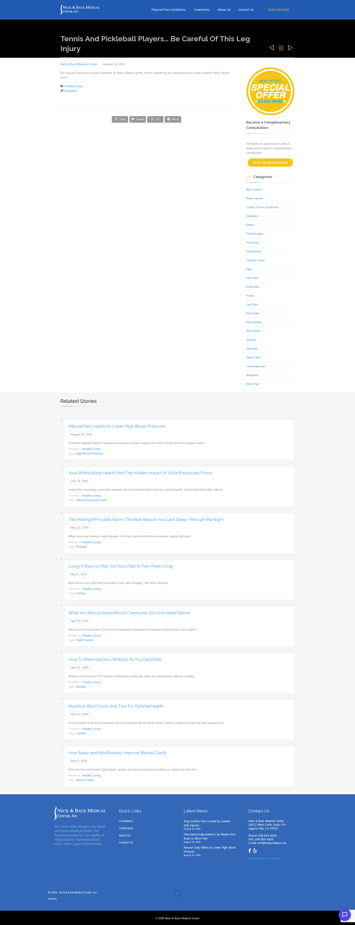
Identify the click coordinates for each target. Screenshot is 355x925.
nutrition (81, 733)
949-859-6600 (267, 835)
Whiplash (252, 375)
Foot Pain (252, 242)
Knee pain (252, 286)
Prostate (81, 546)
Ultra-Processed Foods (91, 500)
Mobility (81, 686)
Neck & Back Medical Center (78, 64)
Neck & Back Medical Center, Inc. (78, 892)
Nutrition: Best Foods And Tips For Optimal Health (116, 706)
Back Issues (254, 189)
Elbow (250, 224)
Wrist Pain (252, 384)
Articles (52, 898)
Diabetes (252, 216)
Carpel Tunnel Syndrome (262, 207)
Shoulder (252, 348)
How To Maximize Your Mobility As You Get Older (115, 659)
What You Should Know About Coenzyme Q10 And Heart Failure (129, 612)
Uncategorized (255, 366)
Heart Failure (84, 640)
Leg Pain (252, 304)
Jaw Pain (252, 277)
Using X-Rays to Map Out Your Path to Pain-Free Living (120, 566)
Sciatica (251, 339)
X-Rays (81, 593)
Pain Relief (253, 331)
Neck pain (252, 313)
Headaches (253, 251)
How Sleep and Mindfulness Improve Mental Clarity (117, 752)
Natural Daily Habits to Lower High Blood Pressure (116, 426)
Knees (250, 295)
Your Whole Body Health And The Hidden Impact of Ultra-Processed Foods (140, 472)
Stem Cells (253, 357)
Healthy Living (73, 86)
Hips (249, 269)
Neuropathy (254, 322)
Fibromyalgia (254, 233)
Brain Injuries (254, 198)
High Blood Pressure (89, 453)
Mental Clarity (85, 780)
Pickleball (70, 90)
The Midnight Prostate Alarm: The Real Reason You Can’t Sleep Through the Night (146, 519)
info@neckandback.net (272, 843)
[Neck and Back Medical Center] (80, 9)
